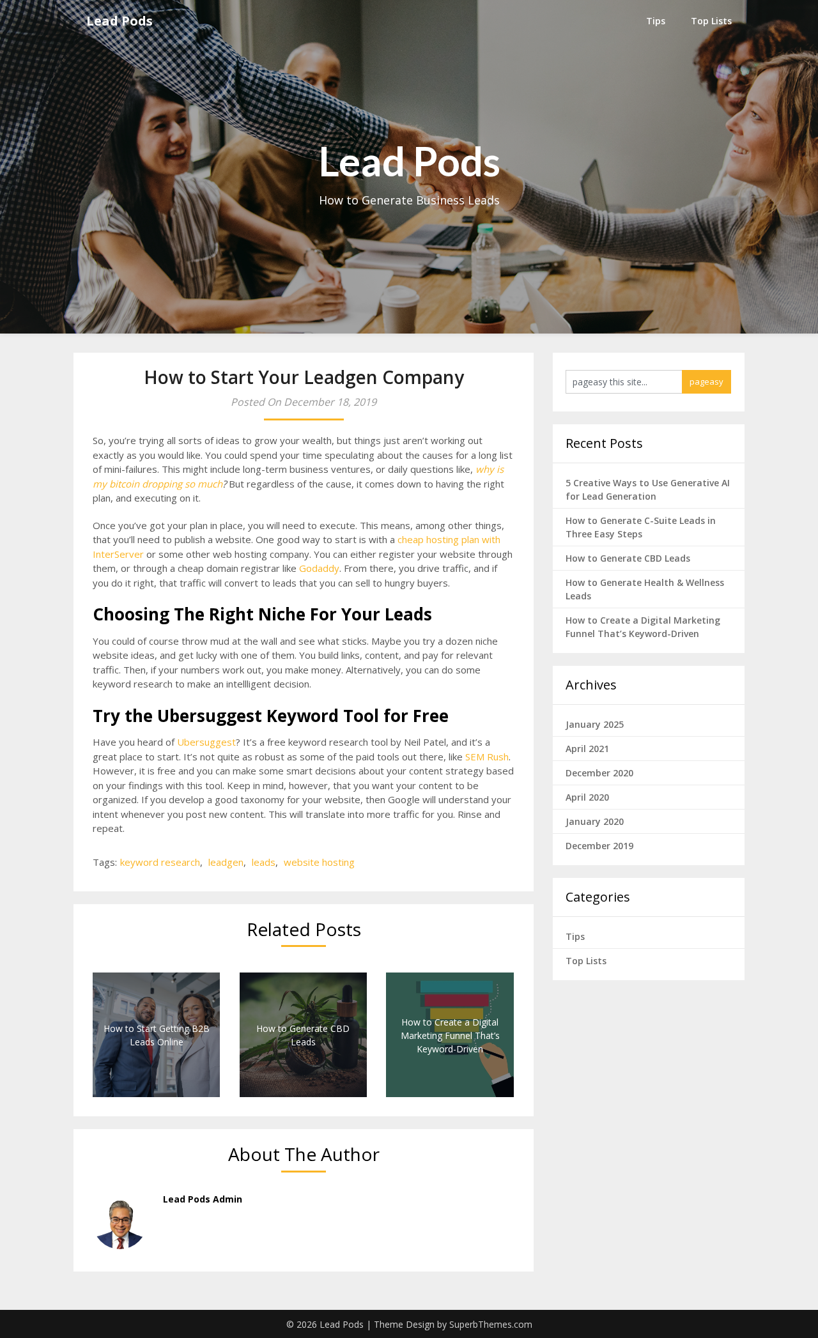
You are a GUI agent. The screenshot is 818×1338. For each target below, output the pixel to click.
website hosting (319, 862)
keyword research (160, 862)
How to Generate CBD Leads (628, 558)
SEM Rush (487, 756)
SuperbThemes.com (490, 1324)
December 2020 (599, 773)
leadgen (225, 862)
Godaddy (319, 568)
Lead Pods (119, 20)
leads (263, 862)
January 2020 (595, 821)
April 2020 (587, 797)
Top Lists (711, 21)
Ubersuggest (206, 741)
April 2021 (587, 748)
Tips (655, 21)
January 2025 (595, 724)
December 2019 (599, 846)
